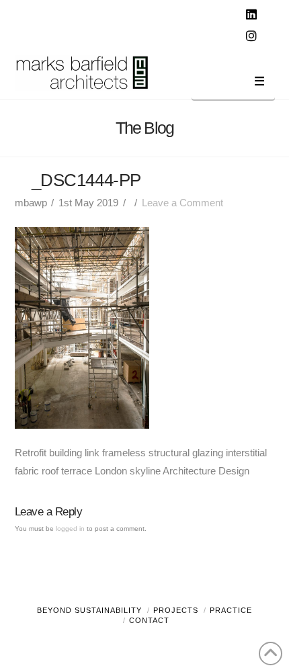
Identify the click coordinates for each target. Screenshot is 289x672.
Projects (175, 610)
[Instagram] (253, 36)
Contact (149, 620)
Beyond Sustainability (89, 610)
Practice (231, 610)
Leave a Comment (182, 202)
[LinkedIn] (253, 15)
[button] (233, 83)
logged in (70, 528)
